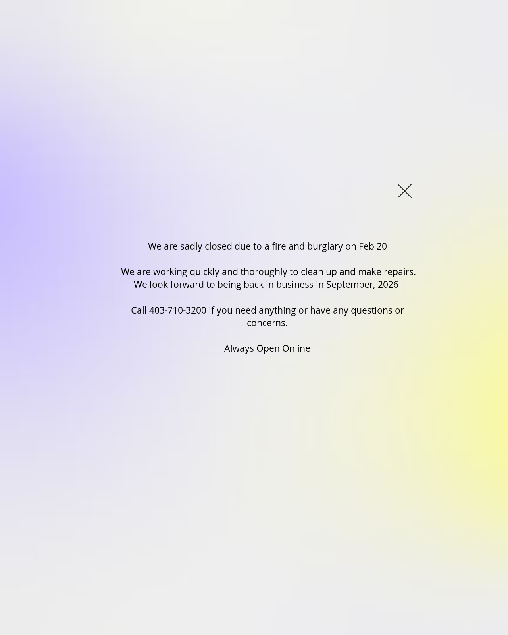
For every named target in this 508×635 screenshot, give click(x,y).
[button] (405, 191)
